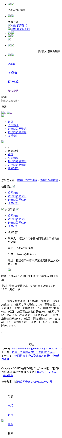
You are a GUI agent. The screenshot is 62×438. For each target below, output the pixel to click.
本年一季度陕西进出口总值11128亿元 (33, 352)
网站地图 (8, 375)
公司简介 (13, 125)
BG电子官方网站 (27, 180)
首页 (10, 121)
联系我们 (13, 135)
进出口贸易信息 (17, 132)
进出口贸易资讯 (17, 128)
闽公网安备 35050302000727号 (34, 381)
